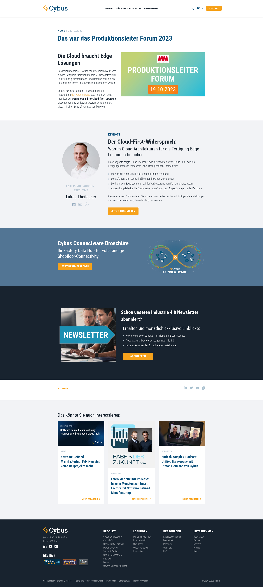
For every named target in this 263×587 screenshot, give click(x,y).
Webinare (167, 547)
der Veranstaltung (80, 94)
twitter (191, 388)
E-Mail (56, 546)
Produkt (109, 8)
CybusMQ (107, 540)
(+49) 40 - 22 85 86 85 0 (55, 537)
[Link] (86, 204)
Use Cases (138, 544)
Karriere (197, 544)
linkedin (185, 388)
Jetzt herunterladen (74, 266)
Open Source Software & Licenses (57, 581)
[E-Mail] (80, 204)
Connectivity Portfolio (113, 544)
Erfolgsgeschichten (172, 536)
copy (203, 388)
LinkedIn (45, 546)
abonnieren (138, 356)
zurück (64, 388)
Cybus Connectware (55, 530)
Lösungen (121, 8)
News (61, 31)
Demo (106, 562)
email (197, 388)
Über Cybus (198, 536)
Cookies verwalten (140, 581)
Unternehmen (151, 8)
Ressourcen (135, 8)
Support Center (110, 551)
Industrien (138, 551)
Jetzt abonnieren (123, 211)
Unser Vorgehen (141, 547)
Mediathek (168, 540)
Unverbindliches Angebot (115, 565)
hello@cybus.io (50, 541)
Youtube (50, 546)
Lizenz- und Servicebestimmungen (88, 581)
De (198, 8)
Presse (196, 547)
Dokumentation (110, 547)
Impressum (111, 581)
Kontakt (214, 8)
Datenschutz (124, 581)
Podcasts (167, 544)
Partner (197, 540)
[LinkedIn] (74, 204)
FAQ (165, 551)
